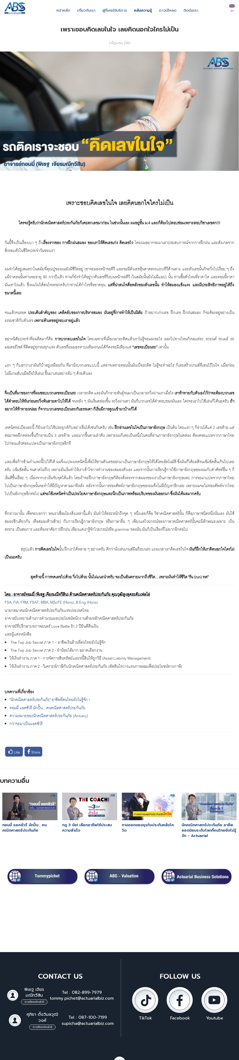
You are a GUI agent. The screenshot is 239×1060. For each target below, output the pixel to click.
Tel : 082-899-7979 (82, 992)
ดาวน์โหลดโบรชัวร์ (34, 1002)
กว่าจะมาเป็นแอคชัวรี (26, 723)
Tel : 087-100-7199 (87, 1017)
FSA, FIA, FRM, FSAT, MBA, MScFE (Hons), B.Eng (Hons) (51, 602)
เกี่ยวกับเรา (86, 10)
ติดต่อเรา (190, 10)
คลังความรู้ (143, 10)
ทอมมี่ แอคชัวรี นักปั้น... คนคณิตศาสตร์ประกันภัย (47, 707)
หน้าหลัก (63, 10)
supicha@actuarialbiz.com (88, 1023)
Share (35, 751)
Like (16, 751)
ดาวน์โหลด (167, 10)
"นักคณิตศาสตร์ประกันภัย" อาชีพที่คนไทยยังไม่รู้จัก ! (50, 699)
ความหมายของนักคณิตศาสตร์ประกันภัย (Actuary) (49, 715)
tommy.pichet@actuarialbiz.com (82, 998)
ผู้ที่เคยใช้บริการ (114, 10)
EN (232, 10)
